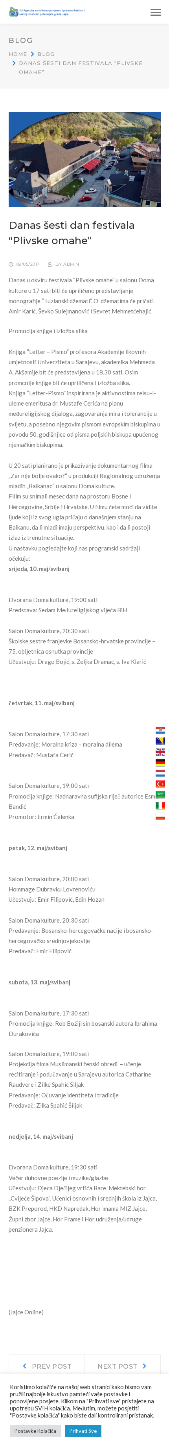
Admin (71, 264)
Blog (46, 54)
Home (18, 54)
